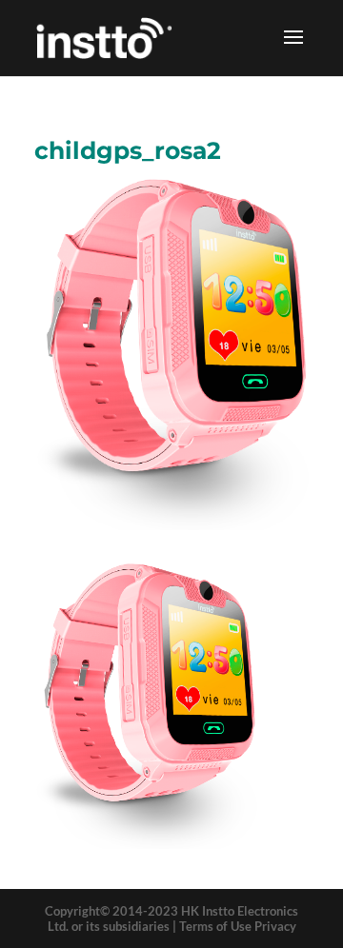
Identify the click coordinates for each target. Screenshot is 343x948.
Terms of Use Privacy (237, 926)
